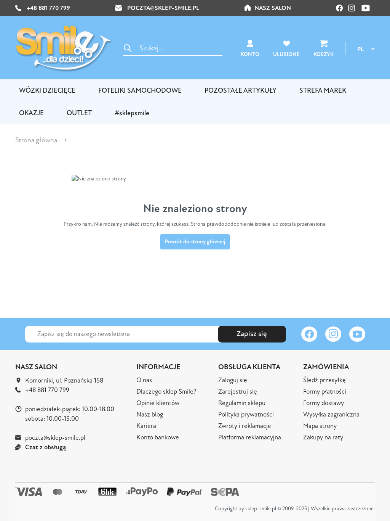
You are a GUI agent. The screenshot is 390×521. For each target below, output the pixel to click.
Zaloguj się (232, 380)
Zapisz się (252, 334)
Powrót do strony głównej (195, 241)
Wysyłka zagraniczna (331, 414)
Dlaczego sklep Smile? (166, 392)
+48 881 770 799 (47, 8)
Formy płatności (324, 392)
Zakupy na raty (323, 437)
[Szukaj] (127, 48)
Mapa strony (320, 426)
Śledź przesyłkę (324, 380)
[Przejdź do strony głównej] (63, 48)
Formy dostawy (323, 403)
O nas (144, 380)
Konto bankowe (157, 437)
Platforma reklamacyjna (249, 437)
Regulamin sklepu (241, 403)
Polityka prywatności (246, 414)
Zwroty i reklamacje (244, 426)
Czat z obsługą (45, 447)
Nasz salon (272, 8)
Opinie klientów (157, 403)
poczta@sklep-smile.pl (163, 8)
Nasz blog (149, 414)
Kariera (146, 426)
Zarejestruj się (237, 392)
